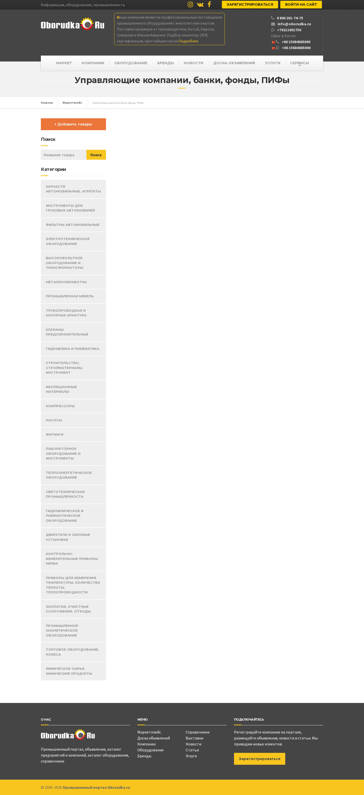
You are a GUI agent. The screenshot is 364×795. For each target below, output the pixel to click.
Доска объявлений (153, 737)
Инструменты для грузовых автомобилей (70, 208)
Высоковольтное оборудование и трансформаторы (64, 263)
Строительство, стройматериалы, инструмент (64, 367)
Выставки (194, 737)
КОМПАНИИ (93, 63)
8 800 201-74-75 (290, 17)
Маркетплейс (149, 732)
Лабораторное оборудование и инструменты (63, 453)
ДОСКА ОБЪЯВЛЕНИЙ (234, 63)
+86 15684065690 (296, 41)
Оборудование (150, 749)
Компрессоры (60, 406)
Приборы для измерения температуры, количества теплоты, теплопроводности (73, 585)
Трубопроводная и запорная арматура (66, 312)
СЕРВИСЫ (299, 63)
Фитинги (54, 434)
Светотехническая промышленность (65, 494)
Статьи (192, 749)
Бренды (144, 755)
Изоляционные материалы (61, 389)
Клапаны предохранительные (67, 332)
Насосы (54, 420)
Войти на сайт (301, 4)
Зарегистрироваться (250, 4)
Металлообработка (66, 282)
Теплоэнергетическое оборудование (69, 475)
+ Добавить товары (73, 124)
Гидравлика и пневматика (72, 349)
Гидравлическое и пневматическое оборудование (64, 515)
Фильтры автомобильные (73, 225)
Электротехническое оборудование (68, 241)
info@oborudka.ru (294, 23)
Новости (193, 743)
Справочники (197, 732)
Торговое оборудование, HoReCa (72, 651)
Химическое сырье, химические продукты (69, 671)
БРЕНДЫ (165, 63)
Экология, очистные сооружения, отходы (68, 609)
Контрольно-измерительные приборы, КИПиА (72, 558)
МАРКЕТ (64, 63)
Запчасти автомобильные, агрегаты (73, 188)
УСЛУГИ (272, 63)
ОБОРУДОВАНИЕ (130, 63)
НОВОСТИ (193, 63)
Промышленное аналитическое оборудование (62, 630)
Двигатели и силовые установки (68, 537)
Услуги (191, 755)
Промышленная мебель (70, 296)
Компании (146, 743)
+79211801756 (289, 29)
